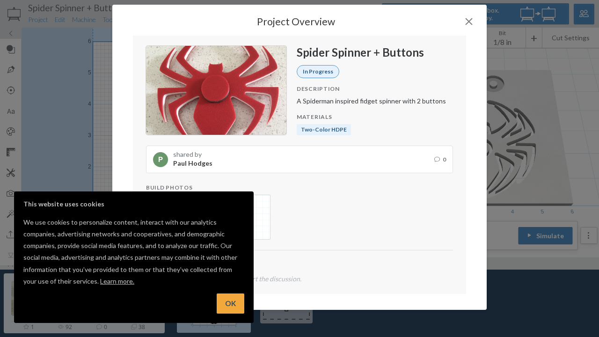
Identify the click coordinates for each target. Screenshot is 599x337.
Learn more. (117, 281)
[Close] (469, 21)
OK (230, 303)
